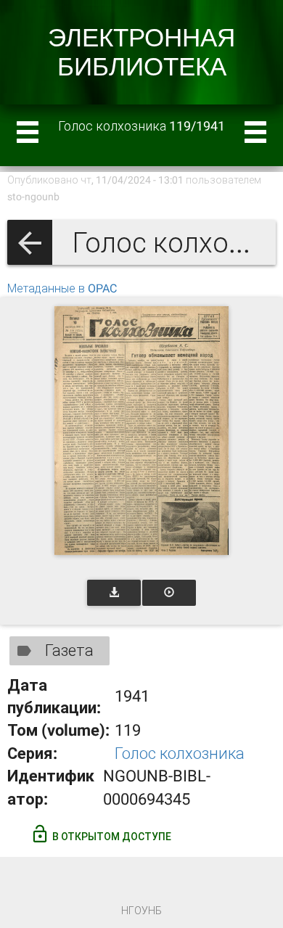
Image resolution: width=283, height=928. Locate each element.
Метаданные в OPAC (62, 288)
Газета (69, 650)
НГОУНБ (141, 910)
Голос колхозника (180, 753)
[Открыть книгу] (141, 430)
